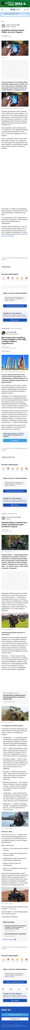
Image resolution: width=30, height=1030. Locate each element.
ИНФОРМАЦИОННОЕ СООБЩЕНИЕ (15, 934)
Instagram (16, 320)
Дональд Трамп (6, 266)
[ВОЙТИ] (27, 9)
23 (21, 470)
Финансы (4, 513)
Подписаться (15, 440)
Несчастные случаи (16, 328)
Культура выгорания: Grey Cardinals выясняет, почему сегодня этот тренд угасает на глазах (15, 927)
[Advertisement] (15, 69)
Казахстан (4, 457)
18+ (13, 457)
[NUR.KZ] (15, 9)
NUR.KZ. (23, 90)
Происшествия (6, 328)
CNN (9, 125)
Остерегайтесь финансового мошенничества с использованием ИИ (14, 697)
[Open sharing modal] (19, 989)
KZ (24, 9)
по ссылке (12, 908)
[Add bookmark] (27, 989)
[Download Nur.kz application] (15, 3)
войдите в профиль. (10, 300)
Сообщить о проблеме (15, 1014)
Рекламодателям (14, 1019)
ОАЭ (10, 457)
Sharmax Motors (10, 834)
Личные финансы (12, 513)
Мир (3, 21)
